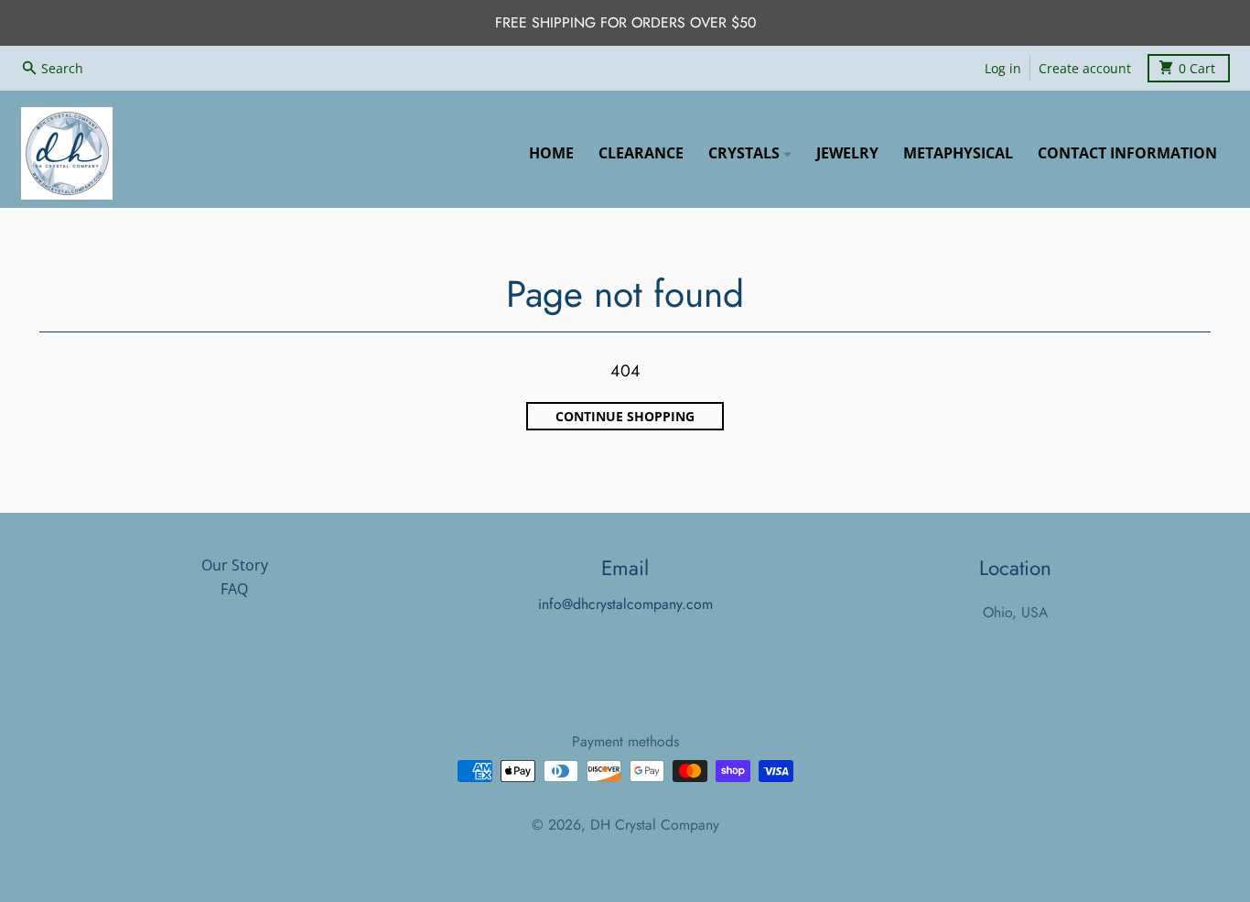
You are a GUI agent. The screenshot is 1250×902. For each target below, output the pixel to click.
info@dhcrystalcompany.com (625, 603)
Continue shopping (625, 416)
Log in (1003, 68)
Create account (1085, 68)
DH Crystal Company (654, 824)
